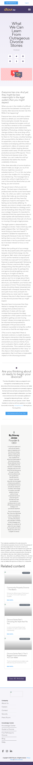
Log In (27, 3)
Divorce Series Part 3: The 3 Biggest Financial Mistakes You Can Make (17, 655)
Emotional (16, 50)
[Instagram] (7, 751)
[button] (29, 9)
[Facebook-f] (3, 751)
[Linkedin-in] (11, 751)
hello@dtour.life (18, 405)
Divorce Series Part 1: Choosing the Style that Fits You (17, 621)
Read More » (10, 600)
